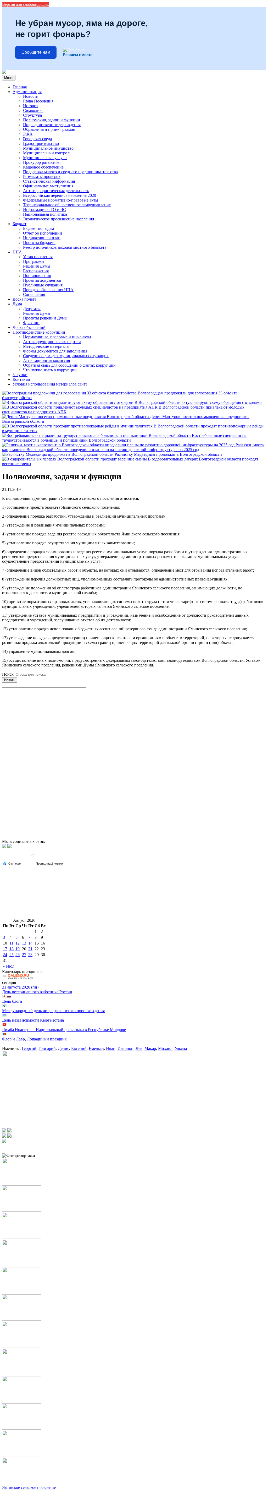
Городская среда (37, 139)
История (30, 106)
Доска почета (24, 299)
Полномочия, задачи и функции (51, 120)
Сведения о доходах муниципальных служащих (66, 356)
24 (5, 954)
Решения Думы (36, 266)
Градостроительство (41, 143)
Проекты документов (42, 280)
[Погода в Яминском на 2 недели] (50, 863)
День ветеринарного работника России (37, 992)
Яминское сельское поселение (29, 1487)
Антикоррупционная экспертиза (52, 341)
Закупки (20, 374)
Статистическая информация (49, 181)
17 (5, 949)
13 (24, 943)
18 (11, 949)
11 (11, 943)
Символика (33, 110)
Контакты (21, 379)
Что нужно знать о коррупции (50, 370)
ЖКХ (28, 134)
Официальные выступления (48, 186)
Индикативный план (41, 238)
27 (24, 954)
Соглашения (34, 294)
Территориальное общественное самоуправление (67, 205)
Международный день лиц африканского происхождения (53, 1010)
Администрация (27, 91)
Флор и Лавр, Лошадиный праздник (34, 1039)
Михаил (165, 1048)
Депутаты (32, 308)
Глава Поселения (38, 101)
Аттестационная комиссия (46, 360)
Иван (110, 1048)
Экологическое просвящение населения (58, 219)
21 (30, 949)
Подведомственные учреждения (52, 124)
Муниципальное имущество (48, 148)
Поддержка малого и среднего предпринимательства (70, 172)
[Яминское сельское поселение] (4, 72)
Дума (17, 304)
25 (11, 954)
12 (17, 943)
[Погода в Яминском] (33, 859)
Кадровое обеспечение (43, 167)
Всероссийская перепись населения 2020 (59, 195)
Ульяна (181, 1048)
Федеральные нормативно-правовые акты (60, 200)
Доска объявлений (29, 327)
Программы (33, 261)
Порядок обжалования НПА (48, 289)
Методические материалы (46, 346)
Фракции (31, 323)
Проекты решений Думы (45, 318)
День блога (12, 1001)
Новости (30, 96)
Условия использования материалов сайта (50, 384)
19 (17, 949)
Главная (20, 87)
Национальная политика (45, 214)
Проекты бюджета (39, 242)
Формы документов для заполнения (55, 351)
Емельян (96, 1048)
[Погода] (11, 863)
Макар (150, 1048)
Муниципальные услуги (45, 157)
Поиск (8, 674)
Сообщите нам (35, 52)
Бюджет (19, 223)
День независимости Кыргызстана (33, 1020)
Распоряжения (36, 271)
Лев (139, 1048)
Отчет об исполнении (42, 233)
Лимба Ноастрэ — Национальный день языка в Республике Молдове (64, 1029)
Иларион (125, 1048)
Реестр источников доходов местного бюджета (64, 247)
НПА (17, 252)
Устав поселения (38, 256)
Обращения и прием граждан (49, 129)
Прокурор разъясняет (42, 162)
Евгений (79, 1048)
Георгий (29, 1048)
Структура (32, 115)
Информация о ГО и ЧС (44, 209)
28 (30, 954)
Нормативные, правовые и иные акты (57, 337)
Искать (9, 680)
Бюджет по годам (38, 228)
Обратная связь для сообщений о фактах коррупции (69, 365)
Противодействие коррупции (39, 332)
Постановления (37, 275)
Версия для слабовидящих (25, 4)
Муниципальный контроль (47, 153)
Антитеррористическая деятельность (56, 190)
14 (30, 943)
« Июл (8, 966)
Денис (63, 1048)
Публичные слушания (43, 285)
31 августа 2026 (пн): (21, 987)
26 (17, 954)
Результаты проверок (41, 176)
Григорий (47, 1048)
